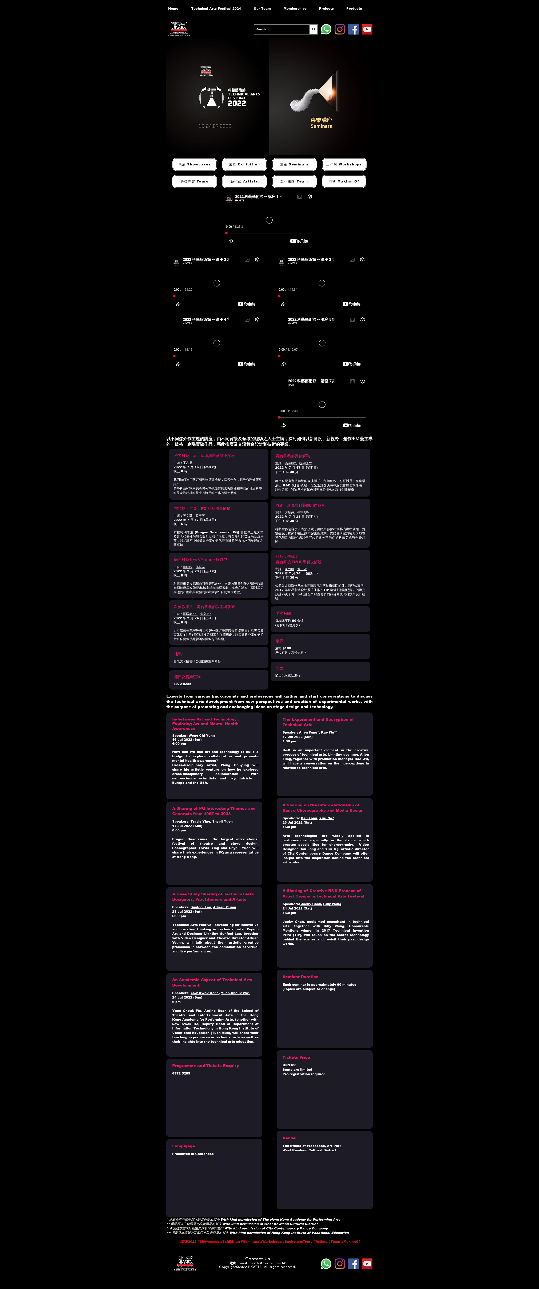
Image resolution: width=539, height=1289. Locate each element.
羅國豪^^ (190, 614)
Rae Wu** (329, 732)
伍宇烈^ (303, 512)
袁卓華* (205, 614)
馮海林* (290, 463)
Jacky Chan (310, 904)
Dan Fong (309, 818)
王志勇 (187, 463)
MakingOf (351, 1241)
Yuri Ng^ (326, 818)
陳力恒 (289, 569)
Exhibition (231, 1241)
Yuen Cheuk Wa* (235, 993)
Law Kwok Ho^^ (205, 993)
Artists (321, 1241)
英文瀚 (187, 515)
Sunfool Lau (201, 907)
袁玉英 (200, 515)
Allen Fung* (309, 732)
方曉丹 (289, 512)
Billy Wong (332, 904)
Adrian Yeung (224, 907)
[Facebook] (353, 29)
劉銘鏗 (187, 567)
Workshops (271, 1241)
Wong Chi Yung (202, 735)
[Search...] (313, 29)
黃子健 (302, 569)
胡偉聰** (305, 463)
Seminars (251, 1241)
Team (335, 1241)
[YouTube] (367, 29)
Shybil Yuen (222, 821)
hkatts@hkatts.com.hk (268, 1263)
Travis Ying (200, 821)
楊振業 (200, 567)
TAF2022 (189, 1241)
